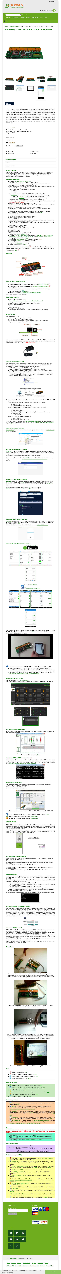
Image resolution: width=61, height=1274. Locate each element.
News (41, 17)
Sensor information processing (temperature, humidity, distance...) (26, 300)
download (12, 1180)
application (31, 1112)
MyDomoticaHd (16, 1120)
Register (34, 1263)
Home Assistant (20, 239)
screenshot (26, 1166)
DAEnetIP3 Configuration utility (45, 235)
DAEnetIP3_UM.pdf (43, 284)
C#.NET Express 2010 (17, 1172)
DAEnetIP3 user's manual (32, 421)
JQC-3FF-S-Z (23, 196)
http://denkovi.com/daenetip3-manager (31, 292)
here (41, 212)
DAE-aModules (33, 584)
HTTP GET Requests (42, 525)
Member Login (26, 1263)
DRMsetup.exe (34, 816)
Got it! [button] (53, 1271)
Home (6, 26)
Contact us (47, 17)
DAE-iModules (32, 545)
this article (18, 1104)
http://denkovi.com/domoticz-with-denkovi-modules (19, 488)
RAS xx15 (21, 198)
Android (51, 483)
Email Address (12, 1208)
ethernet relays (37, 1122)
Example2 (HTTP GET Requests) (23, 1180)
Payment (22, 17)
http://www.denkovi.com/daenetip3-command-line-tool (22, 763)
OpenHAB (8, 451)
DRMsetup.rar (34, 818)
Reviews (8, 162)
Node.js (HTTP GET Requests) (19, 1193)
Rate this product (35, 151)
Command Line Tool (14, 236)
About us (7, 17)
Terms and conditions (20, 1265)
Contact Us (40, 1263)
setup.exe (26, 291)
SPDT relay (14, 195)
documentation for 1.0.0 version (34, 1139)
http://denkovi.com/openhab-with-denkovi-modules (34, 459)
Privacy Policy (49, 1265)
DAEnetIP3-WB (18, 181)
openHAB (19, 240)
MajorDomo (15, 1117)
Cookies (42, 1265)
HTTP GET (27, 457)
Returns (19, 1263)
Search (46, 1263)
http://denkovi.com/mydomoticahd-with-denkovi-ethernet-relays (25, 1123)
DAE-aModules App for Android (43, 236)
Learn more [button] (10, 1272)
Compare (34, 153)
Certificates (15, 17)
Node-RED (19, 243)
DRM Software (24, 235)
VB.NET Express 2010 (17, 1166)
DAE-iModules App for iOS (26, 236)
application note (50, 430)
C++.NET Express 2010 (18, 1175)
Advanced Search (25, 14)
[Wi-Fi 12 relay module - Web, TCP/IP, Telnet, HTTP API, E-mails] (9, 79)
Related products (10, 165)
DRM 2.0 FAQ (10, 1265)
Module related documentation (41, 286)
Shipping (28, 17)
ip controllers (47, 1122)
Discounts (35, 17)
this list (34, 631)
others (22, 482)
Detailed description (11, 159)
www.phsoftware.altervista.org (41, 1120)
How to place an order (33, 1265)
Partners (13, 1263)
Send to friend (10, 151)
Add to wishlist (10, 153)
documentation (26, 181)
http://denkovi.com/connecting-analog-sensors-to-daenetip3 (24, 673)
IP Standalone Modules (14, 26)
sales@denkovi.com (15, 1258)
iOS (47, 483)
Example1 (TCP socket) (25, 1178)
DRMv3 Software (21, 234)
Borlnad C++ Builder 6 (17, 1183)
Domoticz (19, 241)
